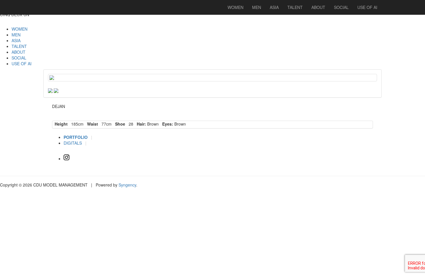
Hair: (140, 124)
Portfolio (76, 137)
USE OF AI (22, 63)
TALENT (19, 46)
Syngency (127, 185)
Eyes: (166, 124)
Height (60, 124)
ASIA (16, 40)
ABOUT (18, 52)
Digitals (73, 143)
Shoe (119, 124)
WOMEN (19, 29)
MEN (16, 35)
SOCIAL (19, 58)
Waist (91, 124)
